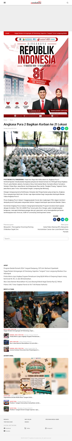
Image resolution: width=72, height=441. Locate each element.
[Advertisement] (36, 18)
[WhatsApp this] (66, 128)
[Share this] (54, 128)
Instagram (49, 428)
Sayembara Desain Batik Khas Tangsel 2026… (18, 397)
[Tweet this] (58, 128)
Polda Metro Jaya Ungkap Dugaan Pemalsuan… (25, 336)
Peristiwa (13, 329)
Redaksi (6, 419)
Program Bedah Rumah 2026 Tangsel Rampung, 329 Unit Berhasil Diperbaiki (31, 268)
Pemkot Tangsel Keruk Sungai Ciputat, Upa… (24, 410)
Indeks (27, 422)
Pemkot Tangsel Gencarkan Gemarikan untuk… (25, 403)
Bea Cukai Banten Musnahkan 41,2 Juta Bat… (24, 343)
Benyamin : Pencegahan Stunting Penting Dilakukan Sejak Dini (18, 227)
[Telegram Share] (62, 128)
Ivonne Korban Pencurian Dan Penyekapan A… (25, 350)
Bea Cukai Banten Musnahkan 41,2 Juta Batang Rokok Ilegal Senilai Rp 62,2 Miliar (33, 282)
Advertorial (7, 395)
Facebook (8, 428)
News (9, 329)
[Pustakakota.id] (36, 2)
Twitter (28, 428)
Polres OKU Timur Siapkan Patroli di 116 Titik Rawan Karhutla (25, 284)
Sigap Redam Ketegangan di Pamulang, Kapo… (19, 331)
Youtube (8, 431)
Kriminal (12, 335)
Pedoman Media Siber (52, 419)
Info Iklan (28, 419)
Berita (5, 329)
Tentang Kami (8, 422)
